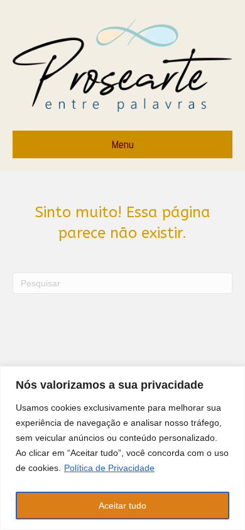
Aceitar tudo (122, 505)
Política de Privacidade (109, 468)
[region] (122, 448)
